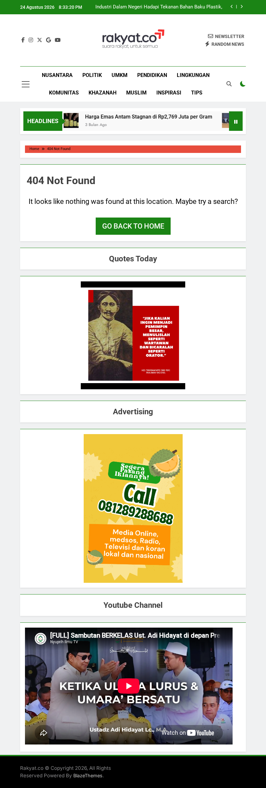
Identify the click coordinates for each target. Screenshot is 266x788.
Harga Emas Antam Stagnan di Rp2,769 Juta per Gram (138, 117)
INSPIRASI (168, 93)
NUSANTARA (57, 75)
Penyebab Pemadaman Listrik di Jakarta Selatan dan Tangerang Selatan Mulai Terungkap (165, 7)
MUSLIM (136, 93)
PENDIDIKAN (152, 75)
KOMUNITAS (64, 93)
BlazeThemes (88, 775)
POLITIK (92, 75)
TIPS (196, 93)
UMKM (119, 75)
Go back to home (133, 226)
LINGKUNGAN (193, 75)
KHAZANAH (102, 93)
